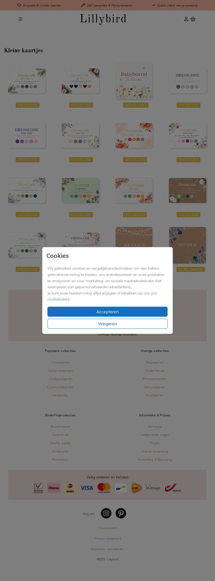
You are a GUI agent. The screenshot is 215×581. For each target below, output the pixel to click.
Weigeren (107, 323)
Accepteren (107, 311)
